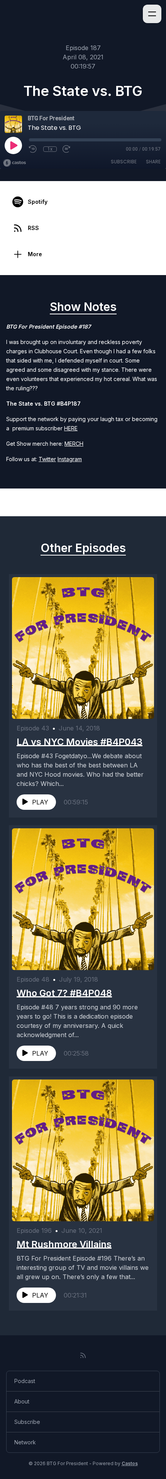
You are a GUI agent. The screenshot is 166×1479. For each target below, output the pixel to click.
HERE (71, 428)
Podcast (24, 1381)
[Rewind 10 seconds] (33, 149)
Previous (28, 502)
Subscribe (124, 161)
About (21, 1401)
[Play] (13, 145)
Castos (130, 1463)
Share (153, 161)
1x (50, 149)
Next (144, 502)
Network (25, 1442)
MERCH (73, 443)
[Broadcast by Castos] (14, 163)
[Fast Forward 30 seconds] (67, 149)
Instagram (70, 459)
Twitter (47, 459)
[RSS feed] (83, 1355)
